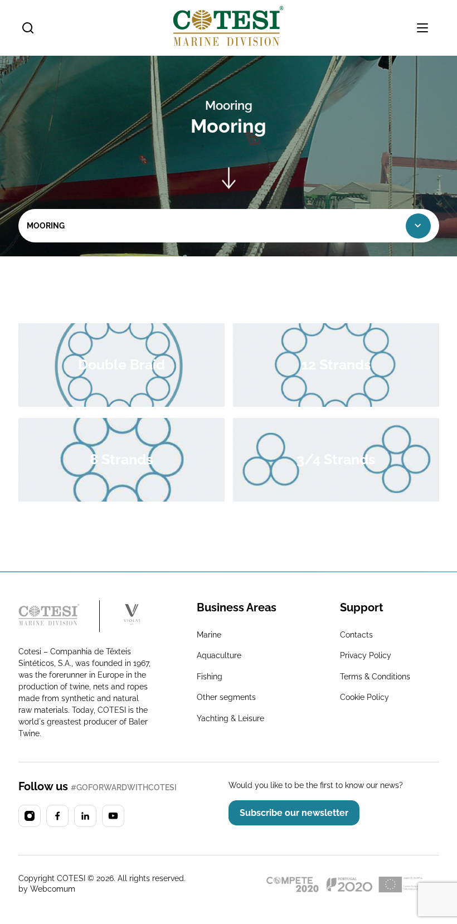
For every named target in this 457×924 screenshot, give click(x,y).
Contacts (356, 634)
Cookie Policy (364, 697)
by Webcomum (46, 888)
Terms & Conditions (375, 676)
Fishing (209, 676)
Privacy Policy (365, 655)
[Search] (28, 28)
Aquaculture (219, 655)
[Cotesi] (59, 616)
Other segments (226, 697)
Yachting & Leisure (230, 718)
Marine (209, 634)
